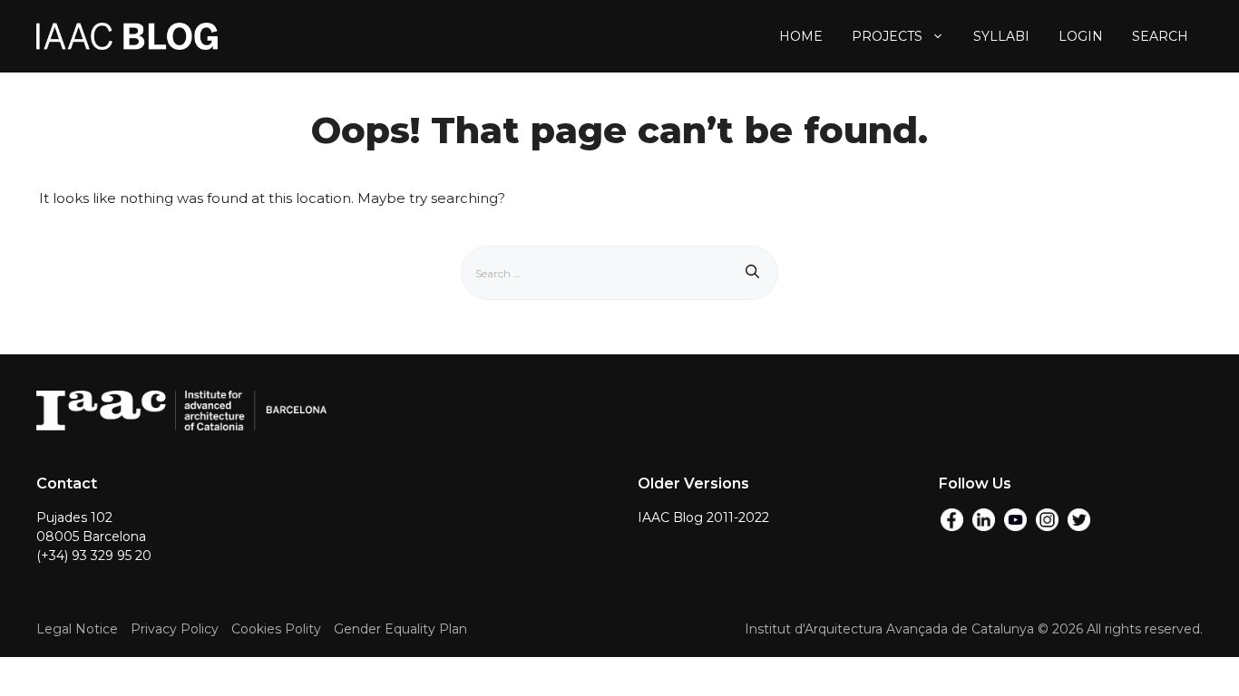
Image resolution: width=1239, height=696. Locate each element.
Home (801, 36)
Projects (887, 36)
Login (1081, 36)
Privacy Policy (175, 629)
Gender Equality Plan (400, 629)
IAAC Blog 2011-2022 (703, 517)
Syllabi (1001, 36)
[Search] (752, 273)
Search (1160, 36)
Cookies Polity (276, 629)
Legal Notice (77, 629)
